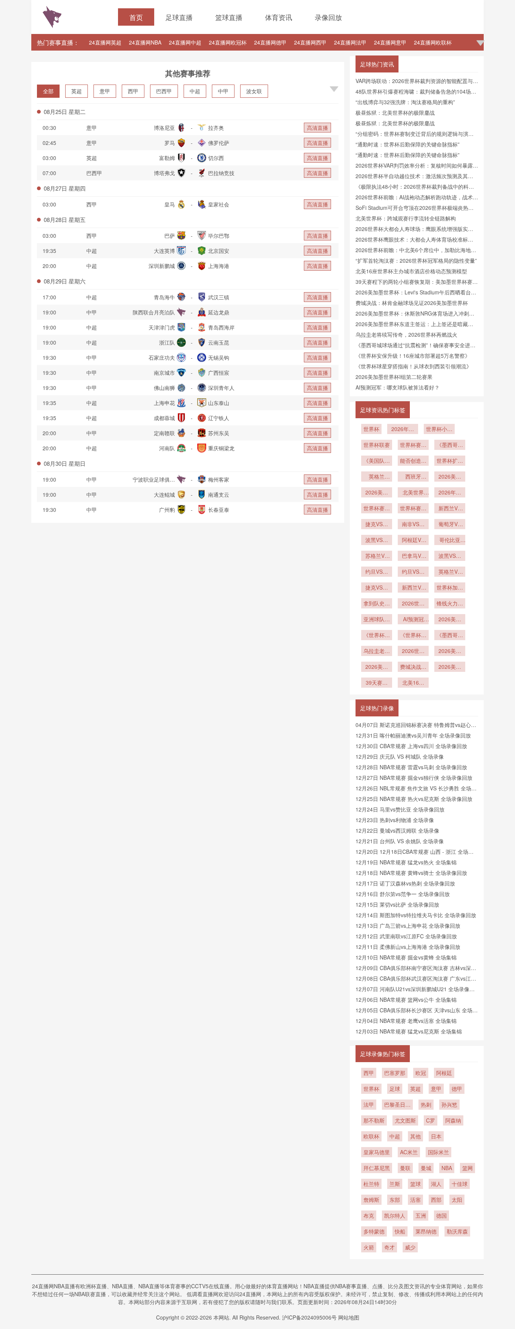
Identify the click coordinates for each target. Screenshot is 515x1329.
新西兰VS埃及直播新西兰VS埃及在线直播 (450, 508)
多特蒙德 (374, 1231)
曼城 (426, 1168)
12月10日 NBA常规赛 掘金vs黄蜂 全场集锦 (406, 957)
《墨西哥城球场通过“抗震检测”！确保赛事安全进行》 (450, 635)
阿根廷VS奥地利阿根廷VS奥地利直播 (413, 540)
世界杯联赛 (376, 444)
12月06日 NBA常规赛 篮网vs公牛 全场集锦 (406, 999)
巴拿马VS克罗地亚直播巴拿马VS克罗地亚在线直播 (413, 556)
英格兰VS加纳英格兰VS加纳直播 (450, 572)
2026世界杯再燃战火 (413, 651)
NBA (446, 1168)
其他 (415, 1136)
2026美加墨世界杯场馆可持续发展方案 (450, 477)
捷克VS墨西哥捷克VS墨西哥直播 (376, 524)
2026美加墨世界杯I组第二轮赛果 (394, 376)
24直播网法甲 (350, 42)
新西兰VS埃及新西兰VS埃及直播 (413, 588)
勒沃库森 (457, 1231)
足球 (394, 1088)
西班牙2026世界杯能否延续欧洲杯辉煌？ (413, 477)
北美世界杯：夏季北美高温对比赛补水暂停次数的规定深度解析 (413, 492)
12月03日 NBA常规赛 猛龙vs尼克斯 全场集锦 (409, 1031)
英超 (76, 91)
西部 (436, 1199)
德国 (441, 1215)
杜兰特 (371, 1183)
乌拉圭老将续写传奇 (376, 651)
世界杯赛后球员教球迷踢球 (413, 445)
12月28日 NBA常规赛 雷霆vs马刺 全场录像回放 (411, 767)
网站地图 (348, 1317)
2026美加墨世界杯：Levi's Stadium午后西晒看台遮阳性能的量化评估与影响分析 (450, 667)
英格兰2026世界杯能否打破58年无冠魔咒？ (376, 477)
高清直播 (317, 127)
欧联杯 (371, 1136)
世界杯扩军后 (450, 461)
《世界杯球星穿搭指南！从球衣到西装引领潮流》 (414, 366)
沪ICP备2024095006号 (309, 1317)
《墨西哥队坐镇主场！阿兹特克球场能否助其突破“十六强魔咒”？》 (450, 445)
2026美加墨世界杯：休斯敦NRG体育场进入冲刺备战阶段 (376, 667)
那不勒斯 (374, 1120)
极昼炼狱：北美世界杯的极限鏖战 (395, 112)
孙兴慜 (449, 1104)
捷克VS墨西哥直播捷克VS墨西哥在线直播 (376, 588)
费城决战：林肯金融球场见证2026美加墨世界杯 (412, 302)
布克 (368, 1215)
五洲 (420, 1215)
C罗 (430, 1120)
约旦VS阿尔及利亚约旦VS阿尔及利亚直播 (376, 572)
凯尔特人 (394, 1215)
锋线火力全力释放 (450, 603)
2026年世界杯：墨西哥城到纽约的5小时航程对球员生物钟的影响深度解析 (450, 492)
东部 (394, 1199)
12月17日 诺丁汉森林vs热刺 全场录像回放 (405, 883)
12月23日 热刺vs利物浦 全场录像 (395, 820)
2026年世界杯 (402, 429)
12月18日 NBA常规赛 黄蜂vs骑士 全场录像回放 (411, 872)
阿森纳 (453, 1120)
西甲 (133, 91)
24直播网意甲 (390, 42)
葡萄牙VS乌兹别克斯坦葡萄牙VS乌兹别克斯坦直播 (450, 524)
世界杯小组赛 (439, 429)
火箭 (368, 1247)
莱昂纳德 (426, 1231)
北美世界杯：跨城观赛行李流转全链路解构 (406, 218)
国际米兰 (438, 1152)
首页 (136, 17)
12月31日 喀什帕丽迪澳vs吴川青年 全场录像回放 (413, 735)
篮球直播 (228, 17)
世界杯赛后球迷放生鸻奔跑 (376, 508)
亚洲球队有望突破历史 (376, 619)
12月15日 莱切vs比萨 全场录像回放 (397, 904)
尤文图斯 (405, 1120)
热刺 (426, 1104)
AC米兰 (409, 1152)
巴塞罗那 (394, 1072)
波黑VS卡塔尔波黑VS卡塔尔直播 (449, 556)
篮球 (415, 1183)
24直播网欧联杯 (433, 42)
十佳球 (459, 1183)
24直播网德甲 (270, 42)
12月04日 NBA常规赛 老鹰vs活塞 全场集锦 (406, 1020)
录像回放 (328, 17)
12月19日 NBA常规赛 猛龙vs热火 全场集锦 (406, 862)
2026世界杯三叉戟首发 (413, 603)
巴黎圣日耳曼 (397, 1105)
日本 (436, 1136)
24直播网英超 (105, 42)
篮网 (467, 1168)
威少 (410, 1247)
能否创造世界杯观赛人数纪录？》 (413, 461)
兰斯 (394, 1183)
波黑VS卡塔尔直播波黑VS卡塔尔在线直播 (376, 540)
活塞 (415, 1199)
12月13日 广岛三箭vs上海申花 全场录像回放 (408, 925)
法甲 (368, 1104)
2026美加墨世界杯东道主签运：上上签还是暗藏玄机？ (450, 651)
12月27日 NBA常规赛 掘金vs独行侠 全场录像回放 (414, 777)
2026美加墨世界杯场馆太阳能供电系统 (376, 492)
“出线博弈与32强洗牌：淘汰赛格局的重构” (405, 102)
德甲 (457, 1088)
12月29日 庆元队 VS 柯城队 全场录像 (400, 756)
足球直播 (179, 17)
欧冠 (420, 1072)
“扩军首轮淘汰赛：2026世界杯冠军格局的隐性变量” (416, 260)
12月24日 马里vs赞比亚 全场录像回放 (400, 809)
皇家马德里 (376, 1152)
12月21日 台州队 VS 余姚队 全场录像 (400, 841)
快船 (400, 1231)
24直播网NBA (145, 42)
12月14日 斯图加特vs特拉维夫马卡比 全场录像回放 (416, 915)
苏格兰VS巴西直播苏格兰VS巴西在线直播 (376, 556)
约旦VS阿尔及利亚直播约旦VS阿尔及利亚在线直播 (413, 572)
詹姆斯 (371, 1199)
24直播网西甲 (310, 42)
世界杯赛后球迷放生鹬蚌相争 (413, 508)
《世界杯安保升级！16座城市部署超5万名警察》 (413, 355)
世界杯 (371, 429)
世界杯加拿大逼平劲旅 (450, 588)
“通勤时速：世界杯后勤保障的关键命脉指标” (408, 144)
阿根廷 (444, 1072)
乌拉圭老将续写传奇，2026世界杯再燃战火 (406, 334)
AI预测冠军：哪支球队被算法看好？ (398, 387)
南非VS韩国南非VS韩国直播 (413, 524)
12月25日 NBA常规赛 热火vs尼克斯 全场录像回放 (414, 798)
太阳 (457, 1199)
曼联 (405, 1168)
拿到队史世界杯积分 (376, 603)
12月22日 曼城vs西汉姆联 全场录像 (397, 830)
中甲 (223, 91)
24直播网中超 (185, 42)
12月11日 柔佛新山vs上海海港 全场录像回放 (408, 946)
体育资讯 (278, 17)
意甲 (105, 91)
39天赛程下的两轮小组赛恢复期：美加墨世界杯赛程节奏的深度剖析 (376, 683)
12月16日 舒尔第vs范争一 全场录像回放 (403, 894)
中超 (195, 91)
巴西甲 (164, 91)
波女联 (254, 91)
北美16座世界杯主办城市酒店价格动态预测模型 (411, 271)
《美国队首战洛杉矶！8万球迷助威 (376, 461)
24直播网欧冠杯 (228, 42)
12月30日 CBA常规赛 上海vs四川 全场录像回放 (411, 746)
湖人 (436, 1183)
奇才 (389, 1247)
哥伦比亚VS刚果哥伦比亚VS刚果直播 (449, 540)
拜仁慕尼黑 (376, 1168)
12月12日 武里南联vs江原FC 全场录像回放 (406, 936)
